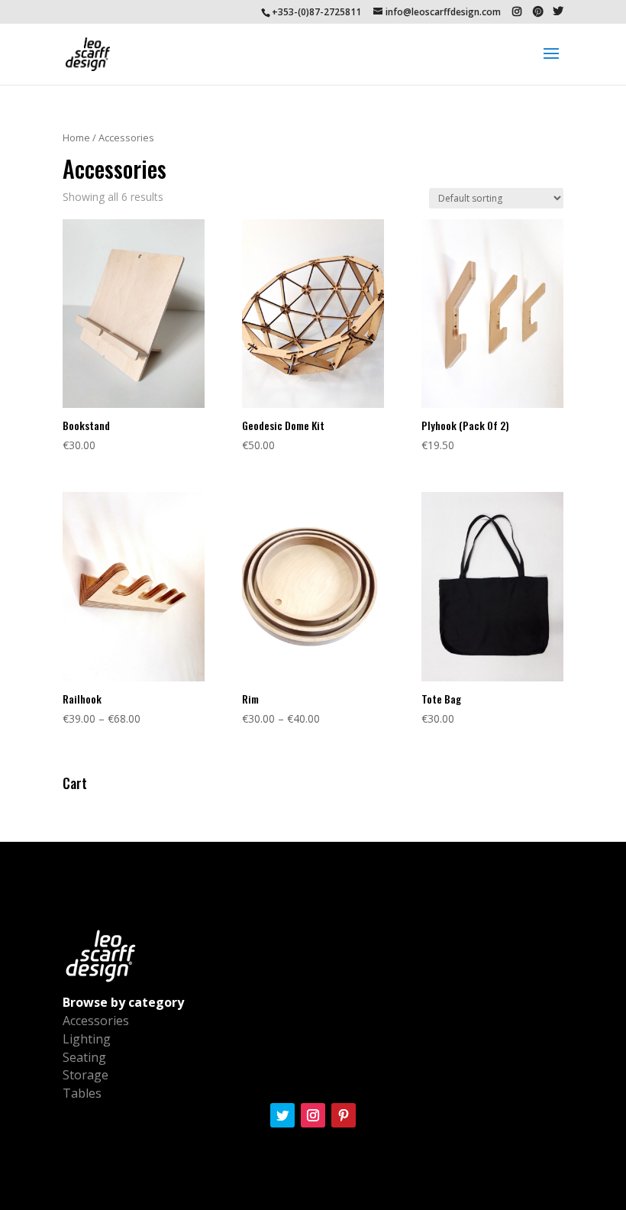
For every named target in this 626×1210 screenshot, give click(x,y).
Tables (82, 1093)
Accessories (96, 1020)
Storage (85, 1074)
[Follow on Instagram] (313, 1115)
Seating (84, 1057)
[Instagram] (516, 11)
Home (76, 137)
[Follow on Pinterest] (343, 1115)
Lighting (87, 1038)
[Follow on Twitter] (282, 1115)
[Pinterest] (538, 11)
